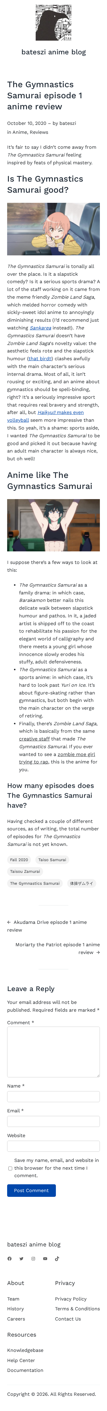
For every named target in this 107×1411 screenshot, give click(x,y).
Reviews (39, 132)
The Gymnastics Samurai (35, 883)
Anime (19, 132)
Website (16, 1135)
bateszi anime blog (53, 52)
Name (16, 1086)
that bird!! (40, 358)
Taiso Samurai (52, 860)
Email (15, 1111)
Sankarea (40, 328)
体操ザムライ (81, 883)
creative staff (34, 739)
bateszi (67, 123)
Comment (20, 1022)
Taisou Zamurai (25, 871)
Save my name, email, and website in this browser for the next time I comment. (56, 1168)
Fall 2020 (19, 860)
